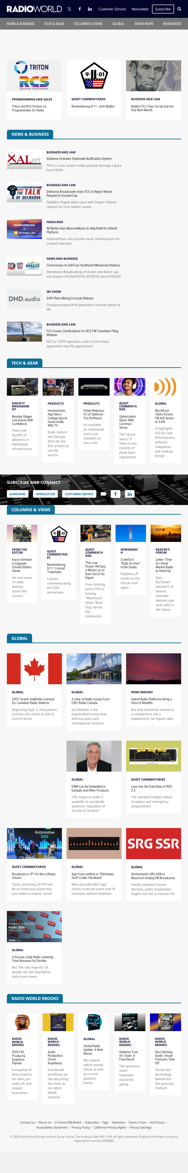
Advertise (118, 1122)
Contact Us (27, 1122)
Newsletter (140, 9)
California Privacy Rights (110, 1127)
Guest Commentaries (88, 99)
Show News (144, 24)
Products (56, 403)
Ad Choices (157, 1122)
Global (118, 24)
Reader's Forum (163, 551)
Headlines (55, 222)
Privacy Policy (81, 1127)
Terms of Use (137, 1122)
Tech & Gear (54, 24)
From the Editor (19, 551)
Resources (172, 24)
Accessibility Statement (52, 1127)
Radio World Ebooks (18, 1042)
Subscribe (163, 9)
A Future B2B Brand (68, 1122)
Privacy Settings (141, 1127)
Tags (105, 1122)
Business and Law (145, 99)
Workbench (129, 551)
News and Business (62, 258)
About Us (45, 1122)
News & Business (20, 24)
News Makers (142, 692)
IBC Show (54, 291)
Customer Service (112, 9)
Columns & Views (88, 24)
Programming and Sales (32, 99)
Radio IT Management (20, 406)
